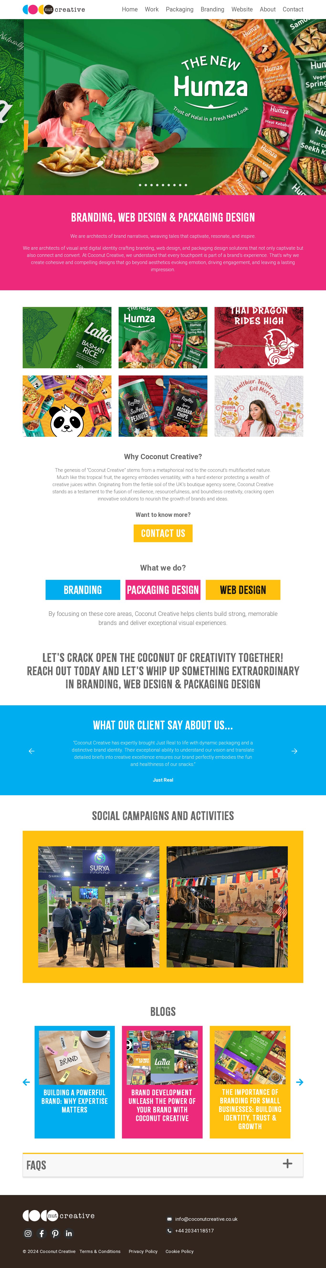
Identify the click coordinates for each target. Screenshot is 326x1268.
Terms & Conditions (100, 1251)
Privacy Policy (143, 1251)
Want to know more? (163, 514)
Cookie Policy (180, 1251)
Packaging (180, 9)
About (268, 9)
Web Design (243, 590)
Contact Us (163, 533)
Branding (212, 9)
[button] (140, 185)
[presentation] (32, 751)
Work (152, 9)
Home (130, 9)
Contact (293, 9)
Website (242, 9)
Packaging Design (163, 590)
